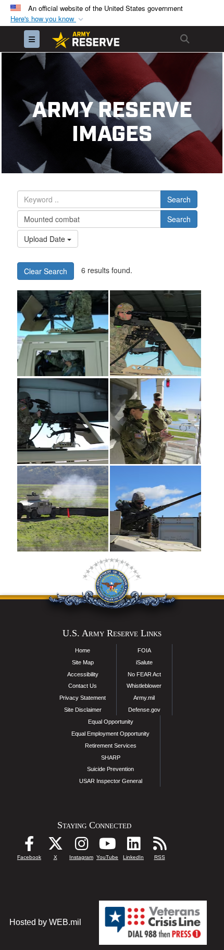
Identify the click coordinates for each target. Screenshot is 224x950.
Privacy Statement (82, 698)
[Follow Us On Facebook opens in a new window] (29, 846)
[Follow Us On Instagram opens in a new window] (81, 846)
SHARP (110, 757)
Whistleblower (144, 686)
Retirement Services (110, 745)
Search (179, 199)
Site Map (83, 662)
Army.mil (144, 698)
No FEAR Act (144, 674)
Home (82, 650)
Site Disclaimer (83, 710)
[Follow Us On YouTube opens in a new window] (107, 846)
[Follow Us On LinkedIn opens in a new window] (133, 846)
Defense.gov (144, 710)
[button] (47, 19)
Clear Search (45, 271)
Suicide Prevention (110, 769)
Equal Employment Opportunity (110, 733)
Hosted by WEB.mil (45, 922)
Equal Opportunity (110, 721)
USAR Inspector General (110, 781)
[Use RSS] (159, 846)
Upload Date (45, 239)
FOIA (144, 650)
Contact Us (82, 686)
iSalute (144, 662)
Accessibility (82, 674)
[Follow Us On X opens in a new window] (55, 846)
